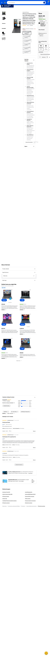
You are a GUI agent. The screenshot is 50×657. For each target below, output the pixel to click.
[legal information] (45, 20)
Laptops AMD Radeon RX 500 (30, 494)
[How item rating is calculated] (14, 402)
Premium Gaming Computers (30, 500)
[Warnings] (35, 280)
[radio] (27, 33)
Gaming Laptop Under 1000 (7, 494)
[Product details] (35, 269)
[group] (28, 25)
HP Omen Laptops (5, 496)
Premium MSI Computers (29, 496)
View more (18, 360)
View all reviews (6, 405)
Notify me (41, 35)
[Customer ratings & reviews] (35, 397)
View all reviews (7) (19, 464)
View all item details (29, 142)
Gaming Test (4, 498)
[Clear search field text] (42, 2)
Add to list (44, 57)
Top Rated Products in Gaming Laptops (9, 500)
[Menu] (2, 3)
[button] (16, 26)
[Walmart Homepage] (5, 3)
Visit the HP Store (26, 12)
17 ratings (31, 25)
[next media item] (18, 25)
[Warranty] (34, 276)
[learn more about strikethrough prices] (42, 17)
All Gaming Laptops (28, 502)
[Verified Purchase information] (13, 420)
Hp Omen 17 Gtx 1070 (6, 492)
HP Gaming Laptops (6, 502)
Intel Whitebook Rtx (28, 492)
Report (34, 431)
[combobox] (26, 2)
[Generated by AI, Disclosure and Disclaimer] (37, 142)
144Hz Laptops (27, 498)
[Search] (44, 3)
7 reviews (8, 400)
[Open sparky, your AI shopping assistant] (46, 653)
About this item (5, 265)
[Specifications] (35, 272)
